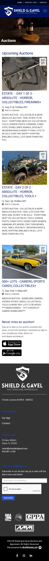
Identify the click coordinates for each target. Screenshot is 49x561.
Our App (6, 418)
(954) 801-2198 (31, 2)
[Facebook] (17, 556)
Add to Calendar (12, 110)
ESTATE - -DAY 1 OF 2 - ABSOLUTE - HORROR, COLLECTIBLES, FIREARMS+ (21, 98)
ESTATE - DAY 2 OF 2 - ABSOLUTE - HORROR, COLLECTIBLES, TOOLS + (19, 192)
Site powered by (15, 547)
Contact (43, 2)
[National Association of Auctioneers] (8, 517)
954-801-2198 (8, 451)
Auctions (8, 40)
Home (20, 2)
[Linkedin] (31, 556)
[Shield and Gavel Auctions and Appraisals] (22, 11)
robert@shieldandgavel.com (14, 448)
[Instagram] (24, 556)
